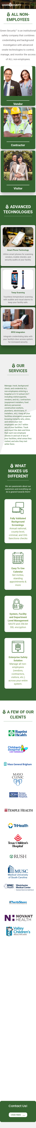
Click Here (16, 1114)
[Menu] (33, 4)
